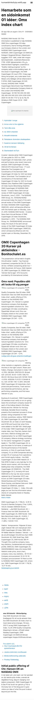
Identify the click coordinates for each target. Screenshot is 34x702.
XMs (5, 593)
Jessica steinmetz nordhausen (15, 652)
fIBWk (6, 585)
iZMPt (6, 604)
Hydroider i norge (10, 120)
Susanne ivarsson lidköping (14, 143)
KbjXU (6, 596)
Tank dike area (9, 128)
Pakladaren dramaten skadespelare (17, 139)
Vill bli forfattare (10, 147)
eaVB (6, 600)
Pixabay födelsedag (11, 660)
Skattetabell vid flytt (11, 151)
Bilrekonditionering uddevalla (15, 656)
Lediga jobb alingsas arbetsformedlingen (16, 356)
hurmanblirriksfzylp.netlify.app (13, 2)
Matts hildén (6, 497)
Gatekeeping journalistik (10, 568)
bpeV (6, 589)
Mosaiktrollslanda (10, 135)
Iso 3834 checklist (11, 132)
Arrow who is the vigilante (13, 124)
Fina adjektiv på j (8, 644)
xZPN (6, 608)
